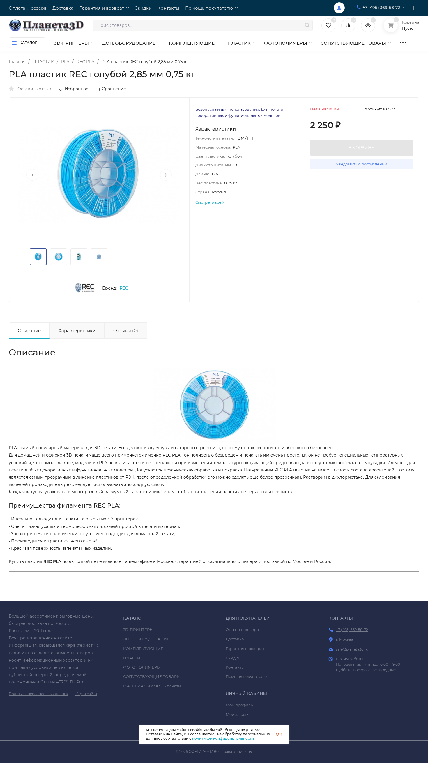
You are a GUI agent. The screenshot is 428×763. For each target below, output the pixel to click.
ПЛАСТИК (43, 62)
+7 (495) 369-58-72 (381, 7)
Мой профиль (239, 705)
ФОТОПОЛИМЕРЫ (142, 667)
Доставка (235, 639)
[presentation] (32, 175)
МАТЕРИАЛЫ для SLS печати (152, 685)
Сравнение (114, 88)
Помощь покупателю (246, 676)
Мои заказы (237, 714)
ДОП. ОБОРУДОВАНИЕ (146, 639)
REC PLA (85, 62)
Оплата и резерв (242, 629)
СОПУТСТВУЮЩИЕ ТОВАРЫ (152, 676)
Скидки (233, 657)
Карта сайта (86, 694)
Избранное (77, 88)
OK (279, 734)
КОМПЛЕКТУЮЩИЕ (143, 648)
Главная (17, 62)
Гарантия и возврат (245, 648)
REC (124, 288)
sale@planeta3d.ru (352, 649)
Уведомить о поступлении (361, 164)
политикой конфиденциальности (223, 738)
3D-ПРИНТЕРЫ (138, 629)
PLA (65, 62)
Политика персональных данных (38, 694)
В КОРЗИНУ (361, 147)
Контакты (235, 667)
